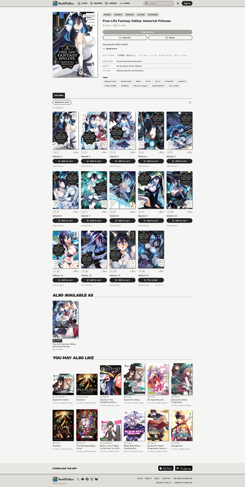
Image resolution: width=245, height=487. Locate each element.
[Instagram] (91, 479)
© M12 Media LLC (60, 483)
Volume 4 (142, 156)
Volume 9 (142, 215)
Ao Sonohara (122, 66)
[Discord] (82, 479)
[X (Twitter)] (77, 479)
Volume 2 (85, 156)
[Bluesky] (96, 479)
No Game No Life (156, 400)
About (148, 478)
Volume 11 (58, 275)
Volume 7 (85, 215)
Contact (166, 478)
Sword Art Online (61, 400)
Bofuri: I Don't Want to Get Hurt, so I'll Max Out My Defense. (110, 447)
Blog (140, 478)
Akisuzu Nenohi (124, 70)
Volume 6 (57, 215)
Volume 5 (171, 156)
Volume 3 (114, 156)
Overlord (80, 400)
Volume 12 (86, 275)
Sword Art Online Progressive (179, 401)
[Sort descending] (189, 102)
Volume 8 (114, 215)
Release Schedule (183, 478)
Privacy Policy (164, 483)
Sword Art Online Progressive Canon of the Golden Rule (157, 447)
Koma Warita (135, 66)
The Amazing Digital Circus (85, 447)
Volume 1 (57, 156)
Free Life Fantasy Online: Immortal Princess (64, 345)
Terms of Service (183, 483)
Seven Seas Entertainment (129, 61)
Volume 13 (114, 275)
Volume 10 (172, 215)
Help (156, 478)
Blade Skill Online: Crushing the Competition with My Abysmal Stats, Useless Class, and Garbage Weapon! (134, 447)
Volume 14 (143, 275)
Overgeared (176, 446)
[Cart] (178, 3)
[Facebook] (87, 479)
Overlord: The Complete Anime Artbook (108, 401)
